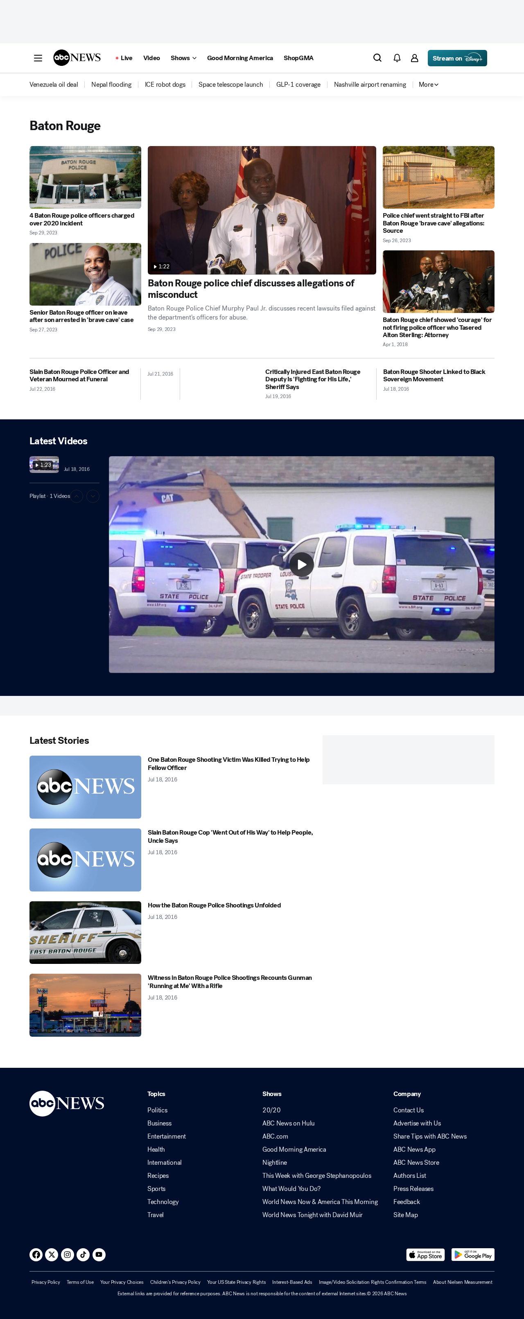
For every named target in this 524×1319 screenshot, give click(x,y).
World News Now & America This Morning (319, 1202)
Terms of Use (80, 1282)
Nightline (274, 1162)
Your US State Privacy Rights (236, 1282)
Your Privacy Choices (122, 1282)
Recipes (158, 1176)
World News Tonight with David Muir (312, 1215)
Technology (163, 1202)
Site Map (405, 1215)
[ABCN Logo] (77, 57)
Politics (157, 1110)
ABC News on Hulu (288, 1123)
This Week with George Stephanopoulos (316, 1176)
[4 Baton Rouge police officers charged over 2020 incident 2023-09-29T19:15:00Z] (85, 177)
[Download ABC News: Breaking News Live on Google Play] (473, 1254)
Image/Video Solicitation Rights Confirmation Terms (373, 1282)
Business (159, 1123)
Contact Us (408, 1110)
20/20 (271, 1110)
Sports (156, 1189)
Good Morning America (294, 1149)
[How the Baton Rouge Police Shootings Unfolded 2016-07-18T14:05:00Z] (85, 932)
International (164, 1162)
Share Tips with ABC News (429, 1136)
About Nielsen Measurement (462, 1282)
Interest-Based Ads (292, 1282)
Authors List (409, 1176)
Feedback (406, 1202)
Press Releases (413, 1189)
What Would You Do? (291, 1189)
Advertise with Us (417, 1123)
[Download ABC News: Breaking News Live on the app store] (425, 1254)
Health (156, 1149)
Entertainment (166, 1136)
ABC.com (275, 1136)
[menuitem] (53, 84)
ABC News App (414, 1149)
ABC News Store (416, 1162)
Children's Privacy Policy (175, 1282)
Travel (155, 1215)
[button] (38, 58)
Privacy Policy (46, 1282)
